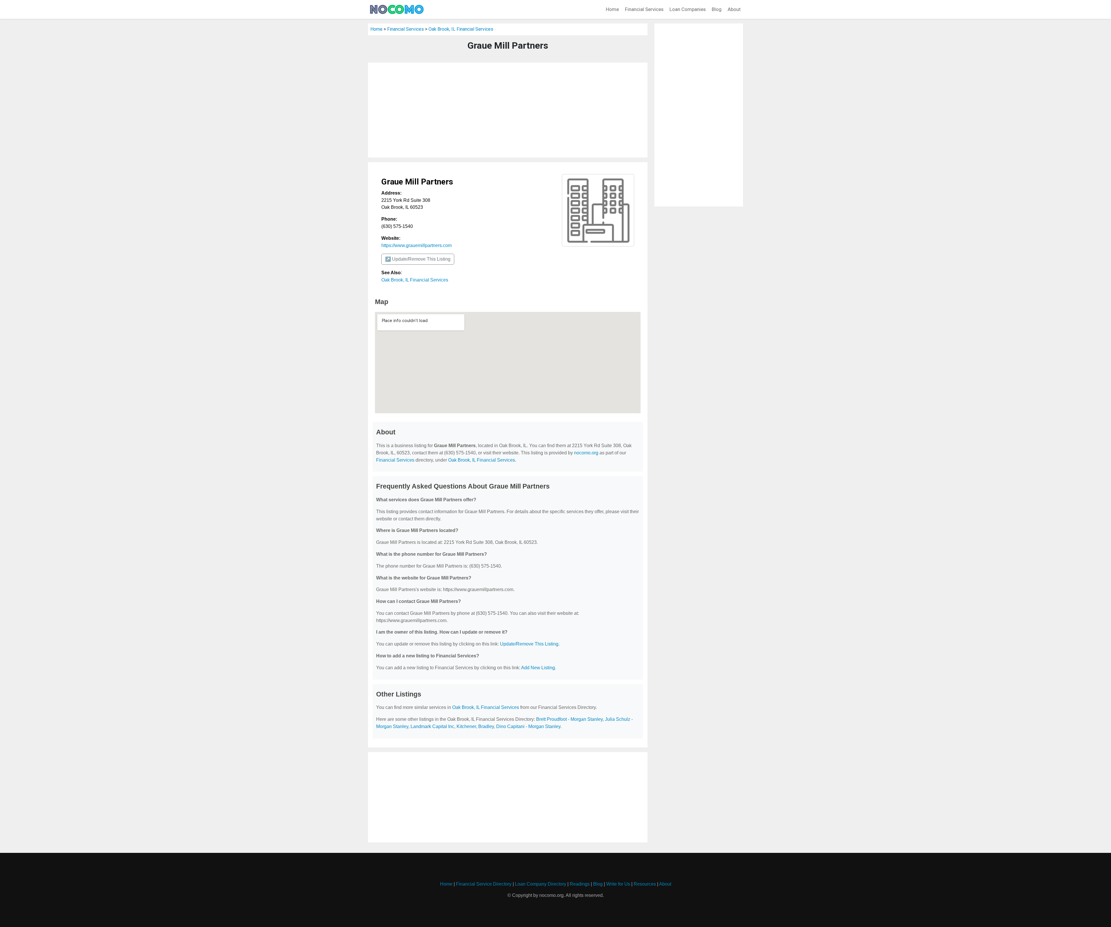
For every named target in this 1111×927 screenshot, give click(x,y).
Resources (645, 884)
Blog (717, 9)
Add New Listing (538, 667)
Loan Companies (687, 9)
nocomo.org (586, 452)
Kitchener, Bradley (475, 726)
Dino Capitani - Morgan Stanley (528, 726)
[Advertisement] (508, 110)
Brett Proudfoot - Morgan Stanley (569, 719)
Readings (580, 884)
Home (612, 9)
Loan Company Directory (540, 884)
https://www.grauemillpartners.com (416, 245)
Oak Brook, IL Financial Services (460, 29)
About (734, 9)
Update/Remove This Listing (529, 643)
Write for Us (618, 884)
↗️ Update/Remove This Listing (417, 259)
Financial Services (644, 9)
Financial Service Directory (484, 884)
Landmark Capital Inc (432, 726)
